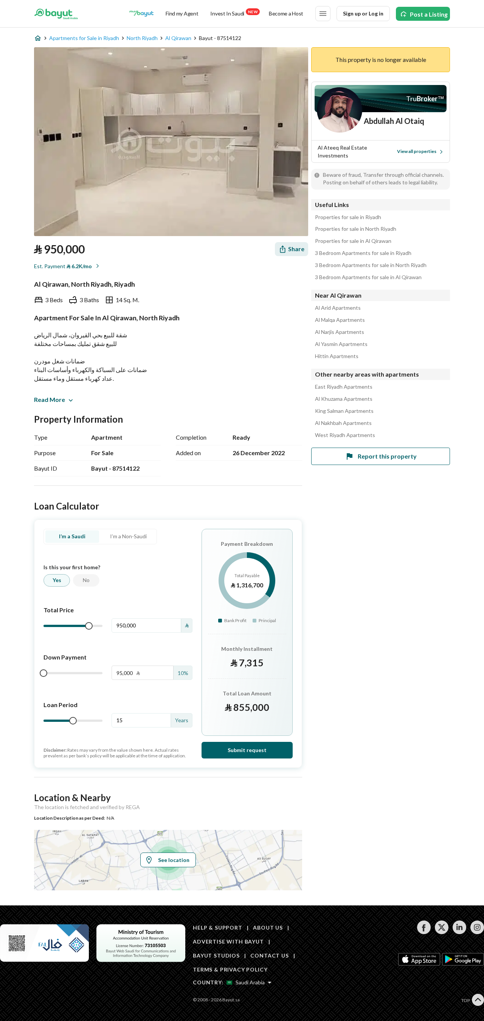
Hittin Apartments (336, 356)
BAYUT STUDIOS (216, 955)
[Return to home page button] (56, 14)
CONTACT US (269, 955)
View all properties (416, 151)
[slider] (89, 626)
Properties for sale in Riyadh (348, 217)
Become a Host (286, 13)
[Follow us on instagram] (477, 932)
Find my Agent (182, 13)
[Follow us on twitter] (441, 932)
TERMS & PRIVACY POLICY (230, 969)
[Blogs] (141, 13)
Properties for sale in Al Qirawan (353, 241)
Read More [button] (49, 399)
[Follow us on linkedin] (459, 932)
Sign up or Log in (363, 13)
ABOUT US (268, 927)
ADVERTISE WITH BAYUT (228, 941)
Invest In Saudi (233, 13)
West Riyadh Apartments (345, 435)
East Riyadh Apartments (343, 387)
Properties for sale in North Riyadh (355, 229)
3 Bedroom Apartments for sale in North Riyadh (371, 265)
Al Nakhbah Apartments (343, 423)
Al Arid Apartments (338, 308)
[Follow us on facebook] (424, 932)
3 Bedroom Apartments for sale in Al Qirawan (368, 277)
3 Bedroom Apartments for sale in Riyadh (363, 253)
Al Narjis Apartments (339, 332)
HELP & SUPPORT (217, 927)
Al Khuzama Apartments (343, 399)
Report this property (387, 456)
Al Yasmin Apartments (341, 344)
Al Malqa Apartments (340, 320)
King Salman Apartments (344, 411)
